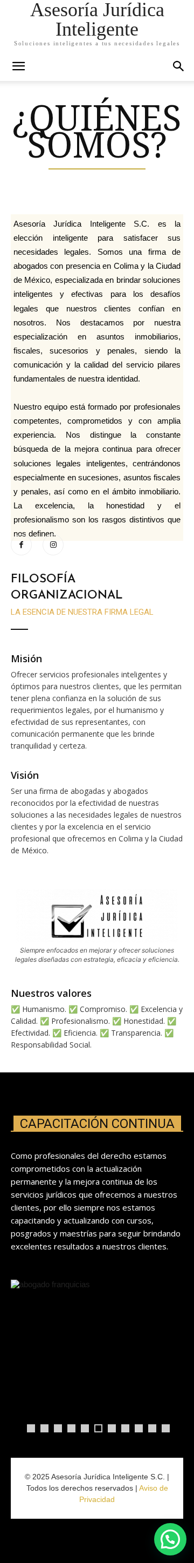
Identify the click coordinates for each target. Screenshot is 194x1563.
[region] (97, 1360)
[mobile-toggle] (18, 66)
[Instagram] (53, 544)
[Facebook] (21, 544)
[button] (179, 66)
